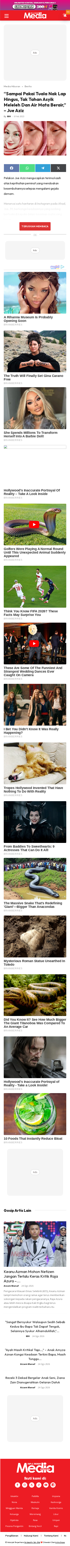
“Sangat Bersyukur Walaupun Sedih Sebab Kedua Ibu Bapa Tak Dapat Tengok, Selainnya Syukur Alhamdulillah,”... (35, 1326)
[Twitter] (31, 1485)
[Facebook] (17, 1485)
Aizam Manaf (11, 1285)
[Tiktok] (38, 1485)
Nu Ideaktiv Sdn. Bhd (32, 1542)
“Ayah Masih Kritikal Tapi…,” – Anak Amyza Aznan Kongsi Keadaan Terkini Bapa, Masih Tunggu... (35, 1354)
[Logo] (35, 15)
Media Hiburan (12, 86)
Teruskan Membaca (34, 226)
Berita (28, 86)
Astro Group (60, 1542)
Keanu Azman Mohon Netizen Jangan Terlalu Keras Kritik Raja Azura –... (31, 1276)
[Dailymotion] (53, 1485)
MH (9, 116)
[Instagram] (24, 1485)
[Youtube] (46, 1485)
